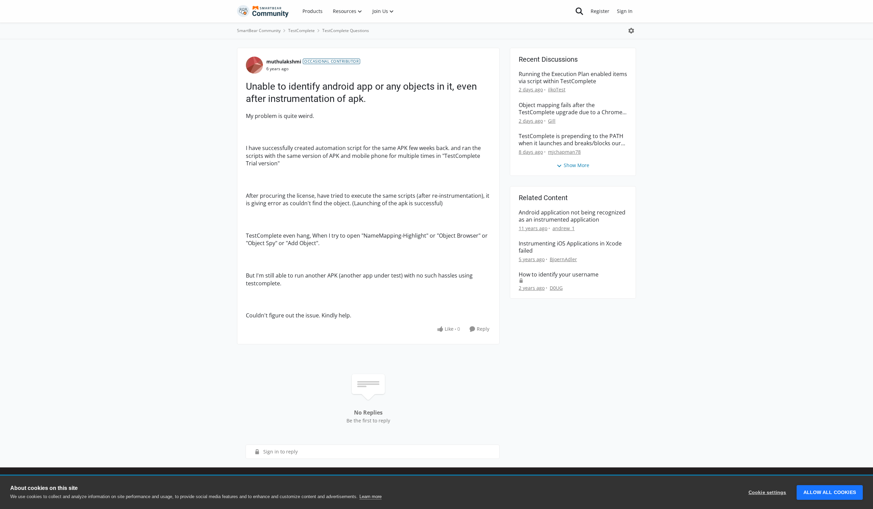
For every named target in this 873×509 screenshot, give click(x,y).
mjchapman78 (564, 152)
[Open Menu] (631, 30)
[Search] (579, 11)
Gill (552, 121)
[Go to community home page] (263, 11)
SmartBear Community (259, 30)
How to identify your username (558, 274)
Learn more (370, 496)
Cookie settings (767, 492)
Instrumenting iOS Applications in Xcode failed (570, 247)
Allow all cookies (829, 492)
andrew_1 (563, 228)
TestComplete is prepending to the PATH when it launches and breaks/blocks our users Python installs (571, 140)
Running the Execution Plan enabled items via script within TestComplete (573, 78)
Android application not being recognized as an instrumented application (572, 216)
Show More (576, 165)
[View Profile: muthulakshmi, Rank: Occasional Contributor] (254, 65)
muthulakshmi (283, 61)
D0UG (556, 288)
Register (600, 11)
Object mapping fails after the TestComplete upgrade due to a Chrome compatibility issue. (570, 109)
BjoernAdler (563, 259)
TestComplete (301, 30)
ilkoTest (556, 89)
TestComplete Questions (345, 30)
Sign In (625, 11)
